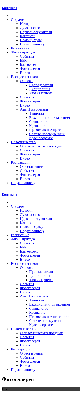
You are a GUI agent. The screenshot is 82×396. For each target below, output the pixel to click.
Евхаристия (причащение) (49, 117)
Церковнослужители (36, 32)
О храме (17, 20)
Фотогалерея (30, 68)
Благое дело (29, 64)
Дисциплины (39, 89)
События (27, 56)
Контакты (27, 36)
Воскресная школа (25, 77)
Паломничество (23, 142)
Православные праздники (49, 130)
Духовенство (30, 28)
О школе (26, 81)
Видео (25, 73)
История (26, 24)
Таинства (36, 113)
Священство (38, 122)
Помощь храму (31, 40)
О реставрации (31, 166)
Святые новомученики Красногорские (47, 136)
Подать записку (32, 44)
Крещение (37, 126)
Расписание (20, 48)
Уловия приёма (41, 93)
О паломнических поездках (41, 146)
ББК (23, 60)
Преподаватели (41, 85)
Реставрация (20, 162)
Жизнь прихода (23, 52)
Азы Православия (34, 109)
